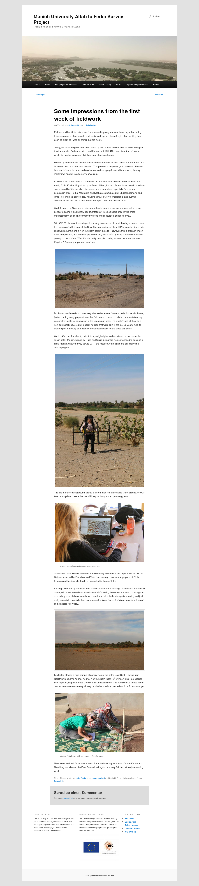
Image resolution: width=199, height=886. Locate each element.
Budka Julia (130, 821)
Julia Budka (91, 125)
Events (156, 84)
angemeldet (67, 798)
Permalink (58, 781)
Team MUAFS (87, 84)
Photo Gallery (105, 84)
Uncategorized (98, 778)
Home (47, 84)
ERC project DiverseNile (65, 84)
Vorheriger (39, 94)
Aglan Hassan (131, 825)
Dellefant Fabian (132, 828)
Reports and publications (137, 84)
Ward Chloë (130, 831)
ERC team (129, 818)
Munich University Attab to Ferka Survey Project (78, 19)
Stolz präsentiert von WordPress (99, 875)
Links (118, 84)
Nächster (160, 94)
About (37, 84)
